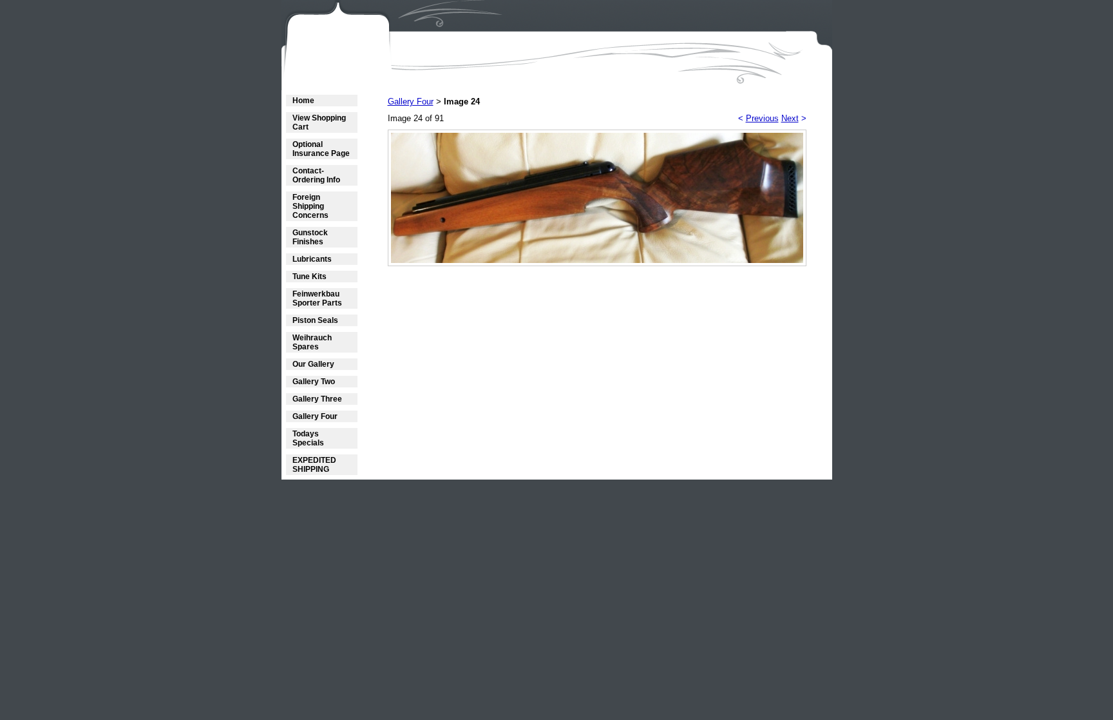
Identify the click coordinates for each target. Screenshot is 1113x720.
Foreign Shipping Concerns (310, 206)
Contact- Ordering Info (316, 175)
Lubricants (312, 259)
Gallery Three (317, 399)
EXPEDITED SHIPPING (314, 465)
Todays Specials (308, 438)
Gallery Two (313, 381)
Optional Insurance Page (321, 149)
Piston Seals (315, 320)
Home (303, 100)
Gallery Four (315, 416)
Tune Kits (309, 276)
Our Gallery (313, 364)
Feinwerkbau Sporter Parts (317, 298)
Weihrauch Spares (312, 342)
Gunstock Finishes (310, 237)
